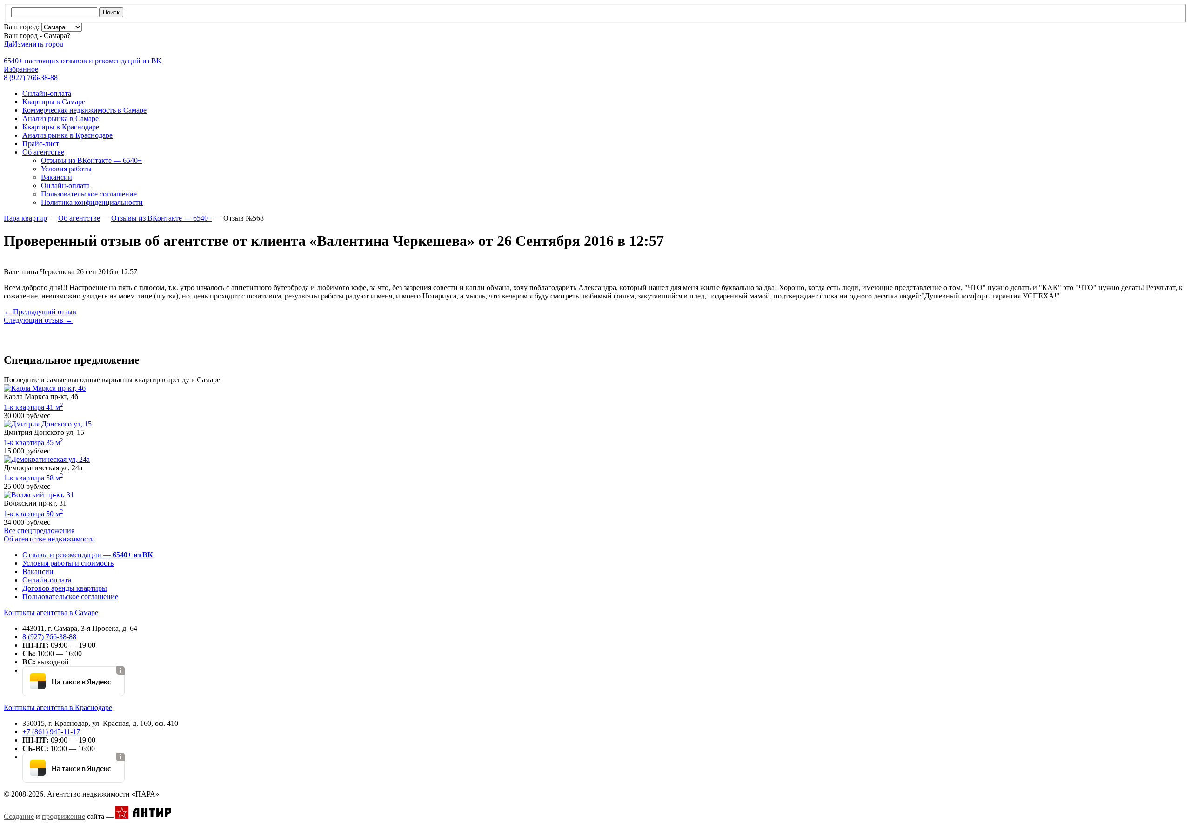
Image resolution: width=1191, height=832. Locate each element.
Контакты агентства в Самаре (51, 612)
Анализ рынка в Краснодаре (67, 135)
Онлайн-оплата (46, 93)
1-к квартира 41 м (33, 407)
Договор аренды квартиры (64, 588)
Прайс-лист (40, 144)
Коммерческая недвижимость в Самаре (84, 110)
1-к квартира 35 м (33, 442)
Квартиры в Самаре (53, 102)
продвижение (63, 816)
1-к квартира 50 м (33, 514)
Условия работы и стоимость (68, 563)
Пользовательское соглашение (89, 194)
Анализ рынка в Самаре (60, 118)
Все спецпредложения (39, 530)
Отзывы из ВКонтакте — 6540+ (91, 160)
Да (8, 44)
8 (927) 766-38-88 (49, 637)
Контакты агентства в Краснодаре (58, 707)
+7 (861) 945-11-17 (51, 732)
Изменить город (37, 44)
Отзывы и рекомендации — (87, 555)
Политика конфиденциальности (92, 202)
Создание (19, 816)
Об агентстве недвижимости (49, 539)
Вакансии (56, 177)
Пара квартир (25, 218)
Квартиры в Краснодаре (60, 127)
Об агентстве (43, 152)
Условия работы (66, 169)
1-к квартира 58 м (33, 478)
